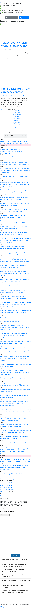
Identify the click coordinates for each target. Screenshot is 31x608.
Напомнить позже (11, 18)
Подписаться (24, 18)
